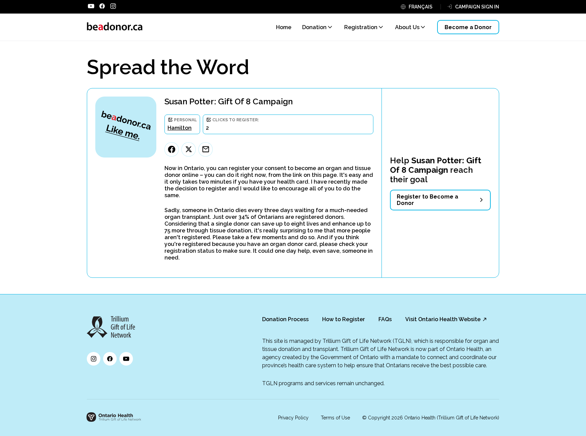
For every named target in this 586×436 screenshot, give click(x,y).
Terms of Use (335, 417)
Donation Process (285, 319)
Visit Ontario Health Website (443, 319)
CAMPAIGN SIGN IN (477, 6)
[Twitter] (188, 149)
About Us (407, 27)
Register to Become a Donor (427, 199)
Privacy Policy (293, 417)
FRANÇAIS (420, 6)
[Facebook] (171, 149)
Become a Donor (468, 27)
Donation (314, 27)
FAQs (385, 319)
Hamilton (180, 128)
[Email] (205, 149)
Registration (360, 27)
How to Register (343, 319)
